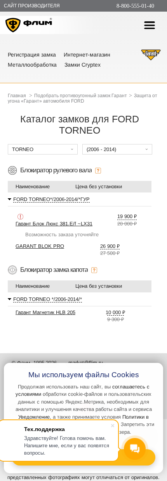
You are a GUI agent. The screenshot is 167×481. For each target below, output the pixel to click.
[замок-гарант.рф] (151, 59)
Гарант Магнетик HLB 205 (45, 312)
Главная (17, 95)
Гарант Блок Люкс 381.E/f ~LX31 (54, 224)
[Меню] (149, 25)
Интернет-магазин (87, 55)
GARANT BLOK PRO (40, 246)
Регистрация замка (32, 55)
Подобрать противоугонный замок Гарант (80, 95)
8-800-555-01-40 (135, 6)
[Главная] (29, 26)
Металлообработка (32, 65)
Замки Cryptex (82, 65)
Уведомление (34, 417)
